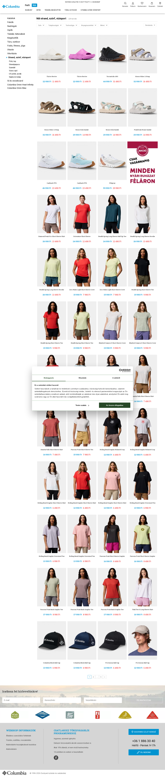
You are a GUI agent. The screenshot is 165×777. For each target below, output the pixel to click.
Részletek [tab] (82, 378)
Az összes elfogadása (114, 405)
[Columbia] (11, 6)
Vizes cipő (13, 71)
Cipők (38, 10)
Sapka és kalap (15, 77)
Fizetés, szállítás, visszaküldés (18, 740)
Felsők (10, 22)
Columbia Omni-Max (16, 88)
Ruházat (28, 10)
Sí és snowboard (15, 80)
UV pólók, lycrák (15, 74)
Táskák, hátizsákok (16, 34)
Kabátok (11, 18)
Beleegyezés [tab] (49, 378)
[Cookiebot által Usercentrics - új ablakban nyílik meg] (121, 370)
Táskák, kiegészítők (53, 10)
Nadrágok (12, 26)
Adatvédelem (11, 749)
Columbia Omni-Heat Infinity (20, 84)
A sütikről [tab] (116, 378)
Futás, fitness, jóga (16, 45)
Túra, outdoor (71, 10)
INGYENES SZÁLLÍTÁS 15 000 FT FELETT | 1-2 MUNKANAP (82, 2)
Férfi (27, 5)
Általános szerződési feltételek (18, 736)
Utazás (10, 49)
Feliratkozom (144, 700)
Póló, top (12, 61)
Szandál (12, 67)
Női (34, 5)
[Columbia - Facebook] (56, 757)
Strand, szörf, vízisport (91, 10)
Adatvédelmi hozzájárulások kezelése (21, 745)
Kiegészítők (12, 38)
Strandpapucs (14, 64)
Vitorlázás (12, 53)
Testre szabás (81, 405)
